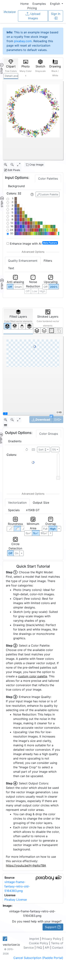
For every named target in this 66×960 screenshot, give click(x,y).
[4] (29, 326)
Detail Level (11, 75)
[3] (59, 331)
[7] (37, 331)
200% (54, 286)
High (53, 528)
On (16, 553)
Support (51, 927)
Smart (18, 286)
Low (34, 291)
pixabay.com (23, 41)
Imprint (34, 939)
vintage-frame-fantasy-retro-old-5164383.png (17, 886)
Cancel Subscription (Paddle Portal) (38, 958)
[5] (44, 331)
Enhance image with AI (33, 243)
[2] (51, 331)
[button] (56, 3)
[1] (22, 326)
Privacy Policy (51, 939)
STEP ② (1, 202)
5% (54, 449)
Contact (57, 947)
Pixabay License (15, 899)
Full (45, 528)
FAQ (39, 947)
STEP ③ (1, 284)
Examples (39, 3)
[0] (7, 326)
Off (10, 553)
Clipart (11, 68)
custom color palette (32, 676)
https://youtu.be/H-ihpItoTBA (26, 865)
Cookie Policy (38, 943)
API (47, 947)
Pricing (32, 8)
